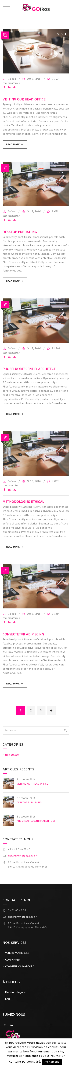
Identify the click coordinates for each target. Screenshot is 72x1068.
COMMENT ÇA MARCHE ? (19, 966)
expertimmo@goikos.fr (22, 856)
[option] (36, 51)
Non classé (12, 754)
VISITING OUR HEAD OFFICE (24, 99)
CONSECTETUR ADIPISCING (23, 634)
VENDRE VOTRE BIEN (17, 952)
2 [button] (62, 34)
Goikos (12, 78)
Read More (16, 146)
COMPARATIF (12, 959)
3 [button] (65, 34)
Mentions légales (16, 992)
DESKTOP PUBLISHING (20, 232)
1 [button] (58, 34)
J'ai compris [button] (52, 1061)
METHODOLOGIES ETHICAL (23, 502)
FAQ (7, 999)
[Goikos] (36, 8)
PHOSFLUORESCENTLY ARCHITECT (29, 369)
